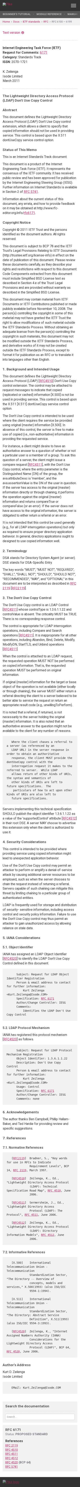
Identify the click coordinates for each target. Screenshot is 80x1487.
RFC (45, 21)
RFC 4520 (13, 1351)
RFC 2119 (19, 1170)
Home (6, 21)
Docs (16, 21)
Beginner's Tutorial (17, 14)
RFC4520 (10, 959)
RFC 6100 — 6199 (62, 21)
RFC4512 (69, 818)
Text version (11, 33)
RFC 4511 (31, 1214)
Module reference (49, 14)
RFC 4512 (47, 1234)
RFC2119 (18, 588)
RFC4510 (46, 381)
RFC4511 (35, 465)
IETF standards (31, 21)
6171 (43, 52)
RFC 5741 (31, 192)
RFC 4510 (54, 1190)
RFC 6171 (47, 998)
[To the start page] (11, 1482)
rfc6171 (29, 213)
